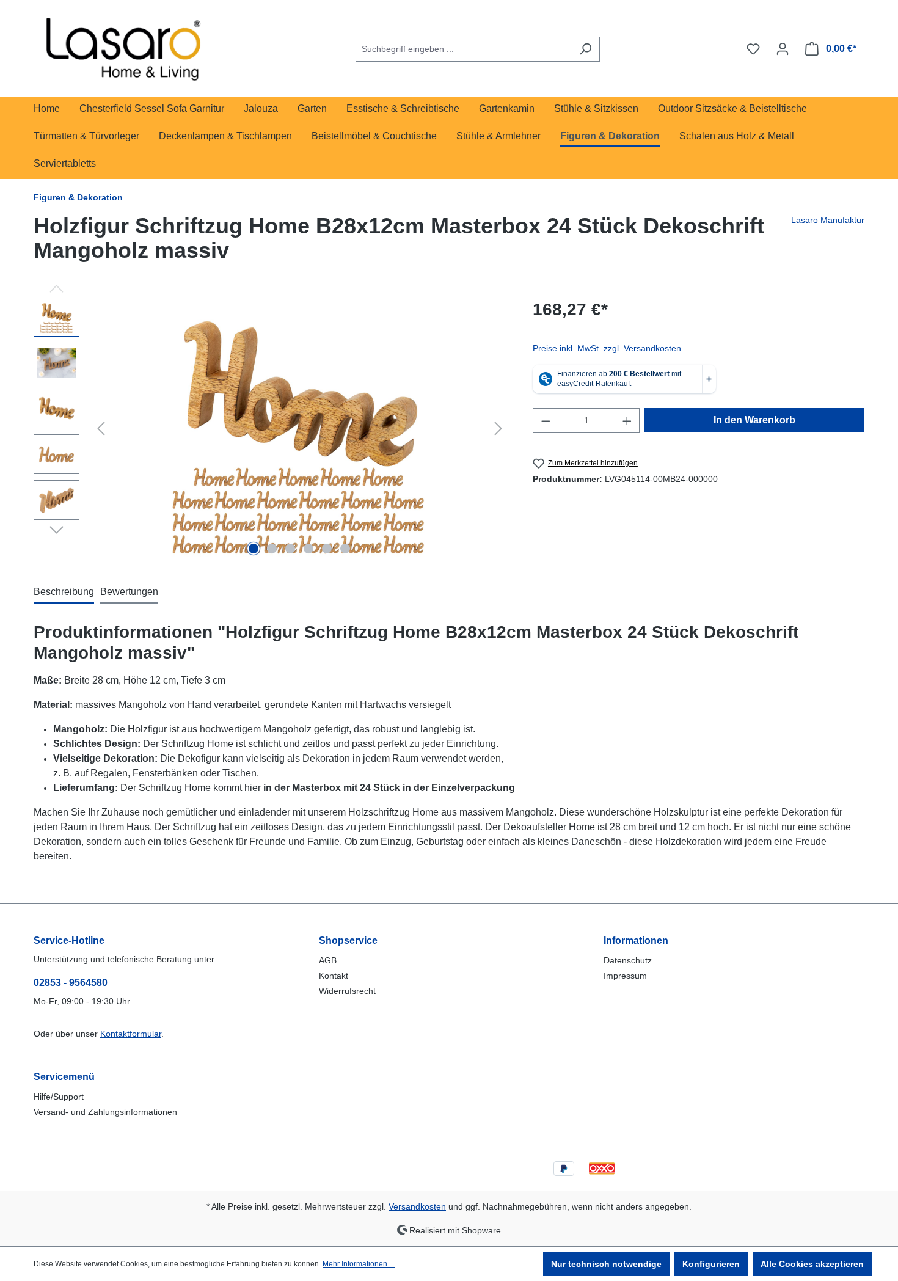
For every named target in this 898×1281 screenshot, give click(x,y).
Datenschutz (628, 960)
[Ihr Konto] (782, 49)
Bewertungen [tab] (129, 591)
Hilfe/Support (59, 1096)
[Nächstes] (498, 428)
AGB (328, 960)
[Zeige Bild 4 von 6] (308, 548)
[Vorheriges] (101, 428)
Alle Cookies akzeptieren (812, 1264)
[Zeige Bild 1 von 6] (253, 548)
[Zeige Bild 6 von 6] (345, 548)
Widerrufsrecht (347, 991)
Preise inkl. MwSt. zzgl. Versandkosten (607, 348)
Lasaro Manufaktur (827, 220)
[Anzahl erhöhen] (627, 420)
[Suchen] (585, 49)
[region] (270, 428)
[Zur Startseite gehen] (125, 46)
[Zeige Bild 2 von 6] (272, 548)
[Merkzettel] (753, 49)
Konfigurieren (711, 1264)
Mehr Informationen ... (359, 1264)
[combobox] (464, 49)
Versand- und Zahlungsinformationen (105, 1112)
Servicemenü (64, 1076)
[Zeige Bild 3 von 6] (290, 548)
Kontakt (333, 975)
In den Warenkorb (754, 420)
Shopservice (348, 940)
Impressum (625, 975)
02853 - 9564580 (71, 982)
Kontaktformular (130, 1033)
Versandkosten (417, 1206)
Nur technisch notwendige (606, 1264)
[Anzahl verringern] (545, 420)
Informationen (636, 940)
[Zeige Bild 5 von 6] (327, 548)
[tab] (64, 593)
